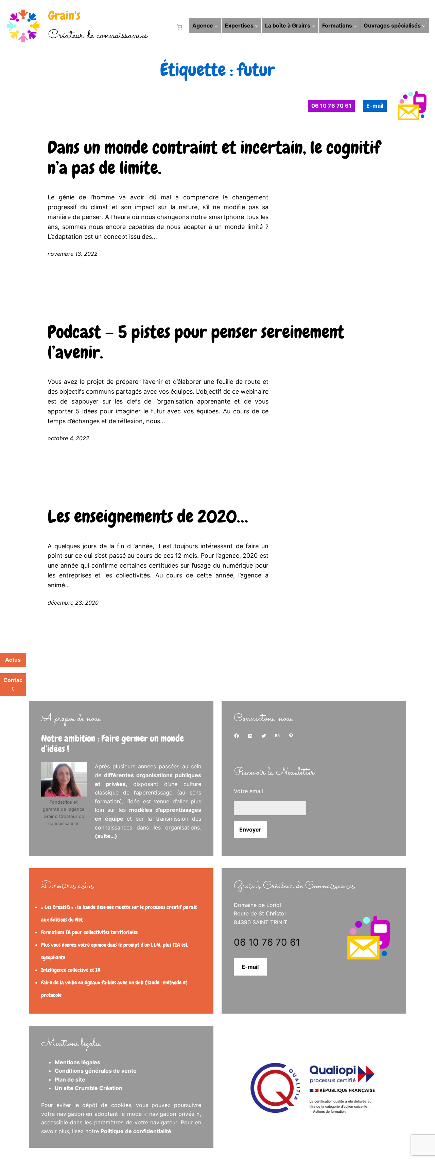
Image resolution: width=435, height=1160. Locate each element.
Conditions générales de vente (96, 1070)
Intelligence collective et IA (71, 970)
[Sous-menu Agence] (216, 26)
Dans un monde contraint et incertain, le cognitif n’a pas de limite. (214, 158)
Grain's (64, 15)
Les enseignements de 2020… (148, 516)
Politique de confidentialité (136, 1131)
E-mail (250, 966)
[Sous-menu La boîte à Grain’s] (313, 26)
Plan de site (70, 1079)
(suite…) (106, 836)
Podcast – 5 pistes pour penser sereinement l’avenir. (196, 342)
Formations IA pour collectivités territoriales (89, 932)
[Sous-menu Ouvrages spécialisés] (423, 26)
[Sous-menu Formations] (355, 26)
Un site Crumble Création (88, 1088)
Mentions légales (77, 1062)
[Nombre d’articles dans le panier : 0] (178, 27)
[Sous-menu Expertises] (256, 26)
